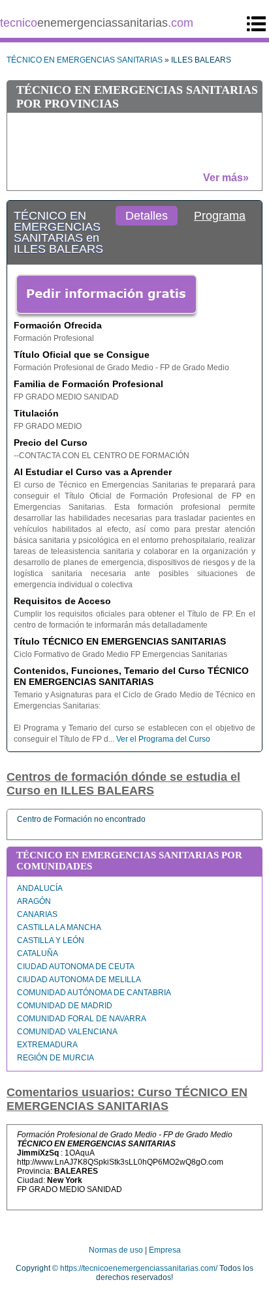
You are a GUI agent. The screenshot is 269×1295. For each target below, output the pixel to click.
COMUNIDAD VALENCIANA (67, 1031)
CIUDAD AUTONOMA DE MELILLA (79, 979)
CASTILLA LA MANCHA (59, 927)
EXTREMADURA (47, 1044)
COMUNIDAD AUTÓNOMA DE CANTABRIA (94, 992)
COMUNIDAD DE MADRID (64, 1005)
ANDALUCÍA (40, 888)
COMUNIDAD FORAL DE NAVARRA (81, 1018)
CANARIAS (37, 914)
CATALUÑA (37, 953)
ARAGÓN (34, 901)
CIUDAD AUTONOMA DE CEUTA (75, 966)
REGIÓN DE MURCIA (55, 1057)
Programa (219, 215)
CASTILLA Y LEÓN (50, 940)
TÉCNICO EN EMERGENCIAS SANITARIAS (85, 60)
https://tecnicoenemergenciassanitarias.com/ (138, 1268)
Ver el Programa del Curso (163, 739)
